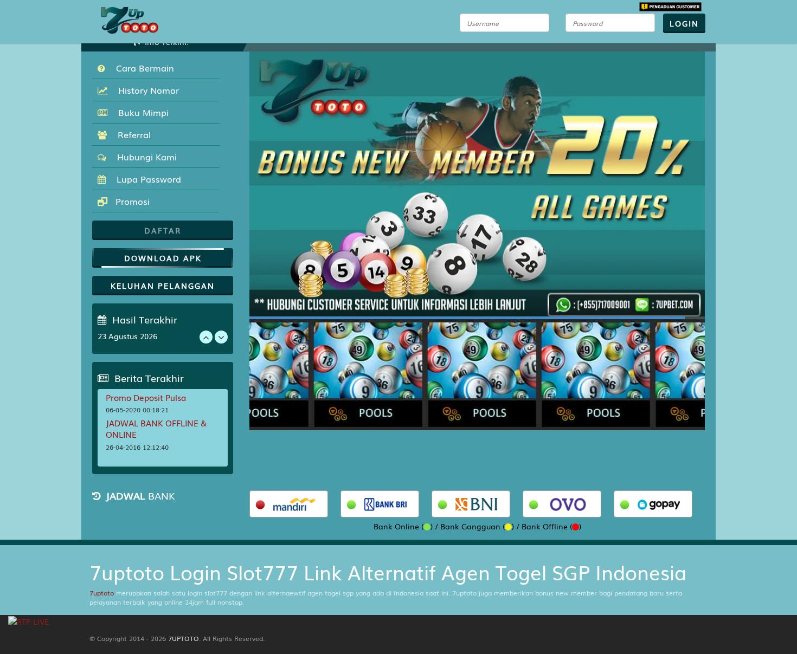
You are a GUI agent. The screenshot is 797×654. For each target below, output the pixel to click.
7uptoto (101, 593)
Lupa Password (146, 178)
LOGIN (684, 23)
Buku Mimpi (141, 112)
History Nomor (146, 89)
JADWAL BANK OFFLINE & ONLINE (156, 428)
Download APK (163, 257)
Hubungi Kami (144, 156)
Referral (131, 134)
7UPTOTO (183, 638)
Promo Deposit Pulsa (146, 397)
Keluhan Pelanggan (163, 285)
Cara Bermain (142, 67)
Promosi (131, 201)
